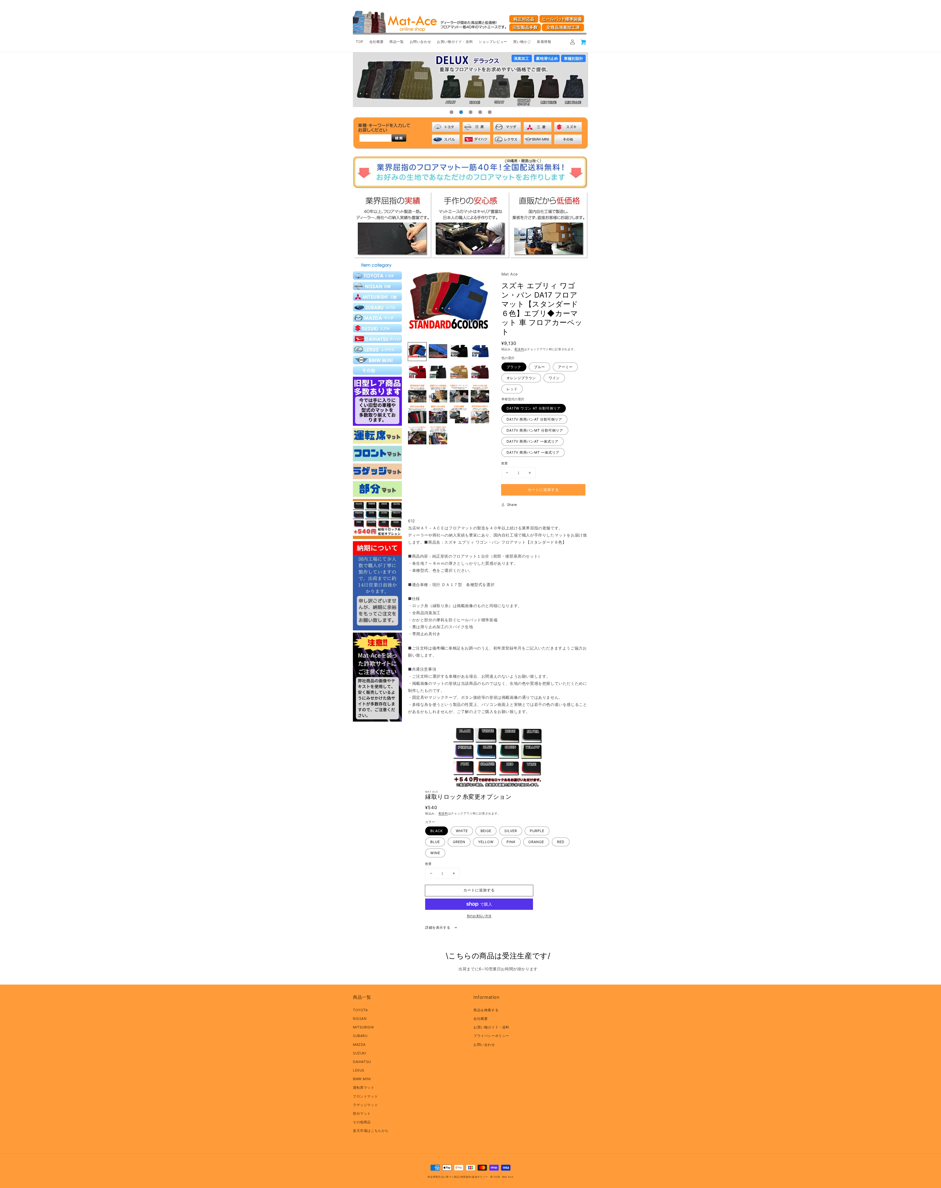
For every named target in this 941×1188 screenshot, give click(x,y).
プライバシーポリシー (491, 1036)
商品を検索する (485, 1010)
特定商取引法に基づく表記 (443, 1176)
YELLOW (486, 842)
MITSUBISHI (363, 1027)
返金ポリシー (480, 1176)
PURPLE (537, 831)
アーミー (565, 367)
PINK (511, 842)
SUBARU (360, 1036)
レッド (512, 389)
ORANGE (536, 842)
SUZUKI (359, 1053)
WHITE (462, 831)
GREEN (459, 842)
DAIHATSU (362, 1062)
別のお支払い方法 (479, 916)
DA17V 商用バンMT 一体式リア (533, 452)
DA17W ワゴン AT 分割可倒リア (534, 408)
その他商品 (362, 1122)
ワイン (554, 378)
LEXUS (358, 1070)
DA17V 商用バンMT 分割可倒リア (535, 430)
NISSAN (360, 1018)
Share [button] (512, 504)
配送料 (519, 349)
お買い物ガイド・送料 (491, 1027)
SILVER (510, 831)
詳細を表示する (438, 927)
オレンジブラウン (521, 378)
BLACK (436, 831)
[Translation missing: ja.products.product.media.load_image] (417, 351)
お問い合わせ (484, 1044)
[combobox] (375, 138)
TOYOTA (360, 1010)
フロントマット (365, 1096)
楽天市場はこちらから (371, 1130)
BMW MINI (362, 1079)
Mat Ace (507, 1176)
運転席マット (363, 1087)
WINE (435, 853)
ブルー (539, 367)
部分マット (362, 1113)
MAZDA (359, 1044)
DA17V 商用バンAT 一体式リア (532, 441)
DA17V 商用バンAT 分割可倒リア (534, 419)
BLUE (435, 842)
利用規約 (465, 1176)
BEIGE (486, 831)
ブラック (514, 367)
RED (560, 842)
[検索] (399, 138)
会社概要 (480, 1018)
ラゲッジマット (365, 1105)
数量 (504, 463)
